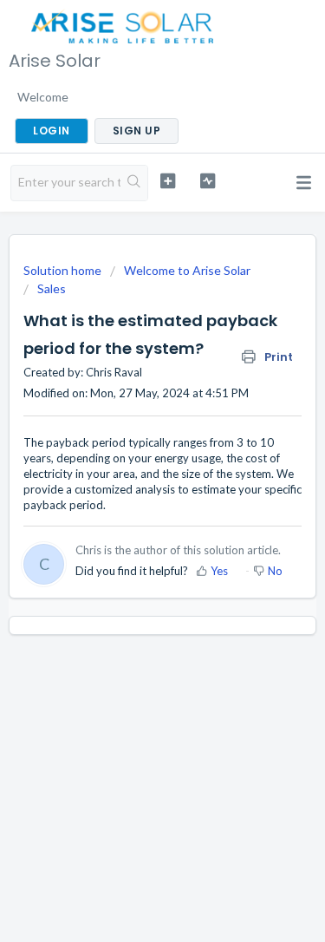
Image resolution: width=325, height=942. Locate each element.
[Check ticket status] (207, 181)
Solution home (63, 270)
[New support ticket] (167, 181)
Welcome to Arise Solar (187, 270)
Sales (51, 288)
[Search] (133, 183)
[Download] (131, 460)
